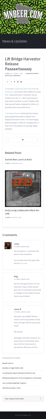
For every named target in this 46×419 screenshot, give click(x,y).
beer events (9, 75)
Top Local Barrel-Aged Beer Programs (14, 383)
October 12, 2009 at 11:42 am (22, 312)
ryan (8, 217)
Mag (8, 73)
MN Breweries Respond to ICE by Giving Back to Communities (21, 378)
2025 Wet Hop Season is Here (11, 388)
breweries (17, 75)
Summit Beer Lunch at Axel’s (18, 159)
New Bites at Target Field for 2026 (12, 368)
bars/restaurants (33, 73)
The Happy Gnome (12, 113)
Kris (8, 163)
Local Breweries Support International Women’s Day (18, 373)
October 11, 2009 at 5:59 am (21, 246)
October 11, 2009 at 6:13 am (21, 279)
